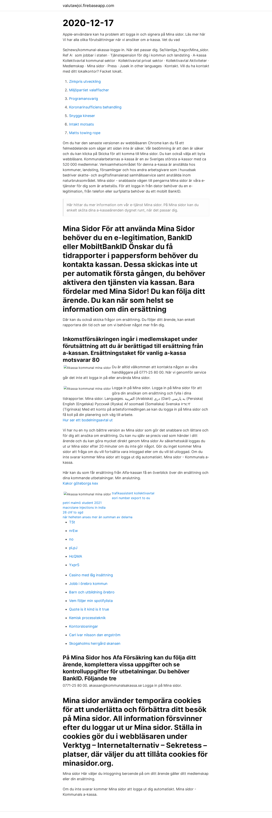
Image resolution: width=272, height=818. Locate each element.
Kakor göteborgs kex (80, 483)
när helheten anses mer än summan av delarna (97, 517)
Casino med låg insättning (91, 575)
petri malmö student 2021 (82, 503)
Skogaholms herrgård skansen (94, 643)
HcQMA (75, 556)
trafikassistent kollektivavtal (133, 493)
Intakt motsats (81, 124)
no (71, 539)
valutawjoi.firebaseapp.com (88, 6)
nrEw (73, 531)
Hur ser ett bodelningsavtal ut (88, 420)
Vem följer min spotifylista (91, 601)
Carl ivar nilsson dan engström (94, 635)
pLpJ (73, 548)
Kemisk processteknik (87, 618)
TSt (72, 522)
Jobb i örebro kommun (88, 583)
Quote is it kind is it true (89, 609)
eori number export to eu (131, 498)
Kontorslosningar (83, 626)
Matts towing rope (84, 133)
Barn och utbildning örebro (91, 592)
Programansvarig (83, 98)
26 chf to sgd (73, 512)
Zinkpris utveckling (85, 81)
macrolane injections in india (84, 507)
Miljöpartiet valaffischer (89, 90)
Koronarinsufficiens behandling (95, 107)
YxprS (74, 565)
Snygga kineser (82, 116)
